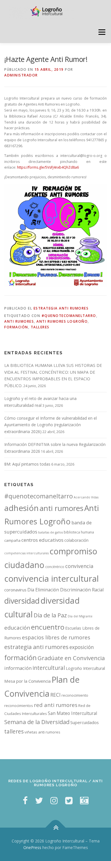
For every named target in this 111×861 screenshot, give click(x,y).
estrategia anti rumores (36, 647)
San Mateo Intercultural (72, 713)
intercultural (48, 668)
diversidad (22, 600)
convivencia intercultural (51, 578)
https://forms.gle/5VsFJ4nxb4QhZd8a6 (48, 167)
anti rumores (19, 321)
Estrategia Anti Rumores (61, 308)
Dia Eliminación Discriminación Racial (65, 590)
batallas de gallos (50, 532)
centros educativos (42, 540)
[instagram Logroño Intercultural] (54, 800)
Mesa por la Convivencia (27, 681)
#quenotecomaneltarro (69, 315)
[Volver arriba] (56, 827)
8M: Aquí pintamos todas (27, 464)
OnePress (32, 847)
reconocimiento (74, 695)
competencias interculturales (26, 553)
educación (17, 627)
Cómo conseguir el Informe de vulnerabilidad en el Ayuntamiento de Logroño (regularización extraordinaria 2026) (50, 424)
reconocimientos (18, 705)
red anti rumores (55, 705)
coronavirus (15, 590)
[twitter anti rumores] (69, 800)
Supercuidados (84, 722)
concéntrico (54, 566)
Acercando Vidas (86, 497)
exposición (81, 647)
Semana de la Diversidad (36, 722)
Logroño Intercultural (85, 668)
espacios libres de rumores (56, 637)
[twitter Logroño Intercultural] (39, 800)
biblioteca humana (79, 532)
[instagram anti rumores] (84, 800)
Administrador (21, 75)
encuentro (47, 627)
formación (16, 327)
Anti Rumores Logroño (62, 321)
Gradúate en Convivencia (71, 658)
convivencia (79, 566)
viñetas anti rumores (42, 732)
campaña (12, 540)
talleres (40, 327)
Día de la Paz (50, 615)
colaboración (76, 540)
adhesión (21, 507)
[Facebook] (25, 800)
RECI (55, 694)
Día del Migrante (80, 616)
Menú (101, 32)
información (18, 668)
